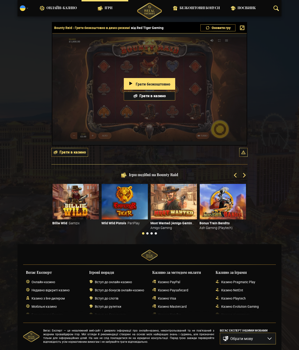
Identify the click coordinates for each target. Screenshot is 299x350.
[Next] (244, 175)
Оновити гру (221, 27)
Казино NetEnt (232, 290)
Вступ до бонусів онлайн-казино (119, 290)
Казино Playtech (233, 298)
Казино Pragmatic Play (238, 282)
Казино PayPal (169, 282)
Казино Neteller (169, 314)
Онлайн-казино (61, 8)
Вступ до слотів (106, 298)
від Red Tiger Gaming (147, 28)
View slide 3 (152, 233)
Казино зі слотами (235, 314)
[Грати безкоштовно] (75, 202)
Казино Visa (167, 298)
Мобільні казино (44, 306)
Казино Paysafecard (173, 290)
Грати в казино (152, 95)
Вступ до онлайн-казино (113, 282)
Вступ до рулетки (108, 306)
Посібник (247, 8)
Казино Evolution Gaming (240, 306)
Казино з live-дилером (48, 298)
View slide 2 (147, 233)
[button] (243, 152)
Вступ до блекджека (110, 314)
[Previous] (235, 175)
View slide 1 (143, 233)
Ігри (108, 8)
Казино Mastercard (172, 306)
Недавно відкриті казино (51, 290)
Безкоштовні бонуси (200, 8)
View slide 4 (156, 233)
